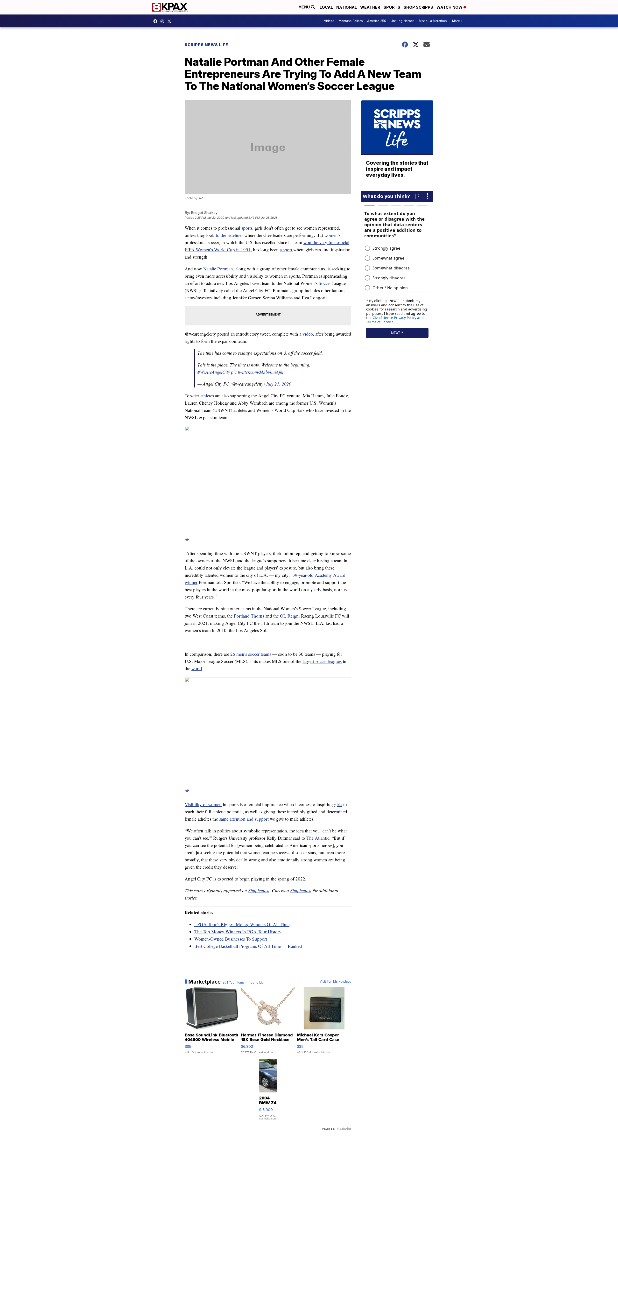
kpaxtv (156, 21)
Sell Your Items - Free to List (243, 982)
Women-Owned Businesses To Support (230, 939)
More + (457, 20)
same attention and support (244, 819)
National (346, 7)
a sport (286, 249)
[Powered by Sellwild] (344, 1129)
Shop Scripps (418, 7)
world (196, 668)
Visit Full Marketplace (335, 981)
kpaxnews (170, 21)
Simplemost (258, 890)
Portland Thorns (249, 616)
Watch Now (450, 7)
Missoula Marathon (433, 20)
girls (338, 804)
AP (201, 198)
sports (246, 228)
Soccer (325, 283)
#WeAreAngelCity (213, 372)
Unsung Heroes (402, 20)
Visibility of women (203, 804)
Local (326, 7)
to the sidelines (229, 235)
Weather (370, 7)
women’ (331, 235)
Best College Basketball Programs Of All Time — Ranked (248, 946)
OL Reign (289, 616)
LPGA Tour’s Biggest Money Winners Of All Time (241, 924)
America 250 (376, 20)
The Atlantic (317, 838)
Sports (392, 7)
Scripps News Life (206, 44)
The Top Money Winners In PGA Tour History (237, 932)
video (307, 334)
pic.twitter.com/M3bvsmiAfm (257, 372)
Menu (304, 7)
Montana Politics (351, 20)
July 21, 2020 (278, 384)
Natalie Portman (218, 269)
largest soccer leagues (322, 661)
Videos (329, 20)
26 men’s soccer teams (250, 654)
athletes (207, 396)
